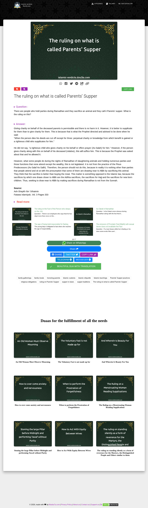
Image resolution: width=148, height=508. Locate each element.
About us (76, 505)
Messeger (82, 259)
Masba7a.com (54, 505)
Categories (97, 4)
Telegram (63, 259)
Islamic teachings (100, 278)
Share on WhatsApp (76, 243)
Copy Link (128, 89)
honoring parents (53, 278)
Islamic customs (69, 278)
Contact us (85, 505)
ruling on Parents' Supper (49, 282)
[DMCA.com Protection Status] (110, 505)
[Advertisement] (74, 299)
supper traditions (83, 282)
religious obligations (29, 282)
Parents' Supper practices (120, 278)
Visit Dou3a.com (125, 4)
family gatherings (24, 278)
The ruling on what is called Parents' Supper (110, 282)
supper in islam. (68, 282)
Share (73, 249)
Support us (95, 505)
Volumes (110, 4)
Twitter (71, 254)
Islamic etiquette (84, 278)
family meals (39, 278)
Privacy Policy (66, 505)
